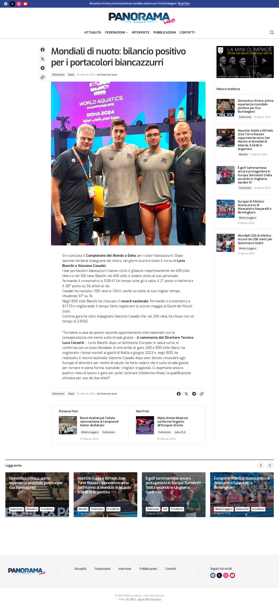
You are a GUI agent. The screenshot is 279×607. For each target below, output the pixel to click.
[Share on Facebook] (42, 49)
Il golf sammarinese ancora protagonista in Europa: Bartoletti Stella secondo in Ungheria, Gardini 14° (255, 175)
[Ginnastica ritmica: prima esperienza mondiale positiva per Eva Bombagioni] (225, 108)
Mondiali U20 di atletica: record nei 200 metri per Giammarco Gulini (255, 239)
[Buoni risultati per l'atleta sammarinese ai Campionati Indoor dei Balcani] (89, 425)
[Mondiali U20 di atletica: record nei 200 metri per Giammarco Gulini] (225, 243)
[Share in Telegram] (42, 68)
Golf (165, 509)
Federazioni (115, 32)
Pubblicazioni (164, 32)
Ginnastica (31, 509)
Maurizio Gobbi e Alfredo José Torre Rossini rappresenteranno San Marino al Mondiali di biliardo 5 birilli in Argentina (255, 140)
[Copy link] (42, 77)
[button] (272, 32)
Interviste (141, 32)
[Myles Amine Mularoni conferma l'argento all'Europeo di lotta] (166, 425)
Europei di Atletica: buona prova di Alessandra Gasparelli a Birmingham (255, 207)
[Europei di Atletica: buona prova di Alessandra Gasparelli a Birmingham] (225, 209)
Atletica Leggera (90, 432)
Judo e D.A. (180, 432)
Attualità (92, 32)
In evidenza (47, 509)
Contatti (187, 32)
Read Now (184, 3)
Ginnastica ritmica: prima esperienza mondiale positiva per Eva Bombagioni (132, 3)
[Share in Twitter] (42, 59)
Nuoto (71, 74)
